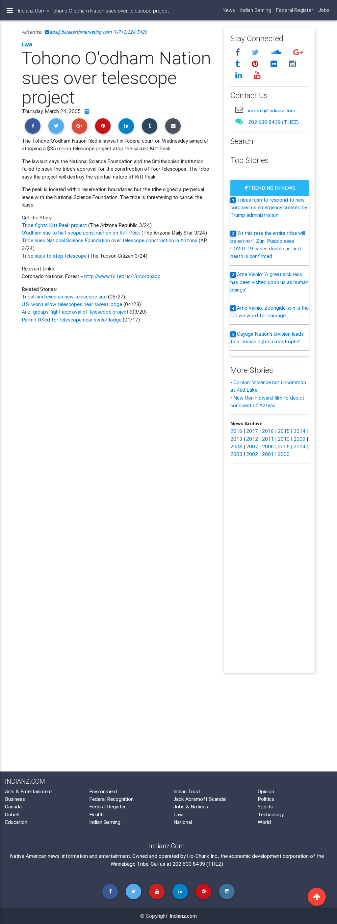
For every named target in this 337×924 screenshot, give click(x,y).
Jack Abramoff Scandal (199, 799)
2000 (284, 454)
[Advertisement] (118, 381)
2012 (252, 438)
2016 (268, 431)
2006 (268, 446)
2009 (299, 438)
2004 (300, 446)
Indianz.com (183, 915)
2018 (236, 431)
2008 (236, 446)
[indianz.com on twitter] (256, 52)
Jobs (323, 10)
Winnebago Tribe (129, 863)
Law (27, 44)
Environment (103, 791)
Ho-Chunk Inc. (202, 856)
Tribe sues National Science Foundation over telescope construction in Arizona (109, 240)
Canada (13, 806)
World (264, 822)
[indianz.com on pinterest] (256, 64)
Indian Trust (186, 791)
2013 (236, 438)
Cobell (12, 814)
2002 (252, 454)
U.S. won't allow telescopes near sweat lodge (72, 304)
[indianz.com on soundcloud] (277, 52)
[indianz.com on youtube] (258, 75)
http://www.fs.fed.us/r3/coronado (122, 276)
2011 (268, 438)
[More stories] (87, 111)
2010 (284, 438)
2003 (236, 454)
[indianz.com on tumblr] (239, 64)
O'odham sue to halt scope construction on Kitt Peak (81, 232)
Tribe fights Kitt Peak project (55, 225)
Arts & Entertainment (28, 791)
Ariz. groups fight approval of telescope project (75, 311)
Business (15, 799)
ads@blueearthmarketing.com (80, 32)
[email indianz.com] (239, 109)
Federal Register (294, 10)
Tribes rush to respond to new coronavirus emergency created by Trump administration (268, 207)
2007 (252, 446)
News (228, 10)
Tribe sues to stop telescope (54, 255)
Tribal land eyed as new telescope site (64, 296)
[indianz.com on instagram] (293, 64)
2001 (268, 454)
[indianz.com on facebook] (239, 52)
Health (96, 814)
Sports (265, 806)
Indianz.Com (31, 11)
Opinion (266, 791)
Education (16, 822)
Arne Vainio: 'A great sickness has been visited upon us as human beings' (269, 282)
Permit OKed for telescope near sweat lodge (71, 319)
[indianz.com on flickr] (275, 64)
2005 (284, 446)
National (182, 822)
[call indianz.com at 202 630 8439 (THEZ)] (239, 121)
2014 (300, 431)
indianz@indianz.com (271, 110)
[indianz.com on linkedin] (240, 75)
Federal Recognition (111, 799)
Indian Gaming (255, 10)
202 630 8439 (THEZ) (273, 122)
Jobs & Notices (190, 806)
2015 (284, 431)
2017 (252, 431)
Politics (266, 799)
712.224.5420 (132, 32)
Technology (271, 814)
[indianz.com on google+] (298, 52)
